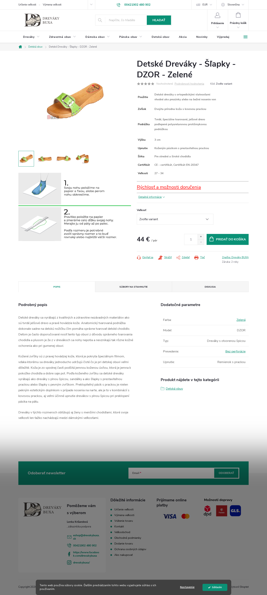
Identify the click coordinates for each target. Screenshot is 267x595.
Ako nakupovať (123, 555)
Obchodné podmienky (127, 538)
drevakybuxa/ (81, 562)
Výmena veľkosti (52, 4)
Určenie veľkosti (27, 4)
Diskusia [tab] (210, 286)
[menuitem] (31, 37)
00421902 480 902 (85, 545)
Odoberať (226, 473)
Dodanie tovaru (123, 543)
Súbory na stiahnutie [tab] (133, 286)
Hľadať (158, 20)
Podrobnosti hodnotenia (189, 84)
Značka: (235, 257)
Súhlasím (217, 587)
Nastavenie (187, 587)
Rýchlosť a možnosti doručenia (169, 187)
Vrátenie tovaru (123, 521)
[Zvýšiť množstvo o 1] (201, 236)
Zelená (241, 320)
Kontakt (119, 526)
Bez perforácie (235, 351)
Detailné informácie (150, 197)
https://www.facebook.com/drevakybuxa (86, 554)
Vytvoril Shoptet (239, 587)
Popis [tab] (56, 286)
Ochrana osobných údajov (130, 549)
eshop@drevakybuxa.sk (86, 537)
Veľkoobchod (122, 532)
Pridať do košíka (231, 239)
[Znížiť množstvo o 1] (201, 242)
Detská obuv (174, 389)
